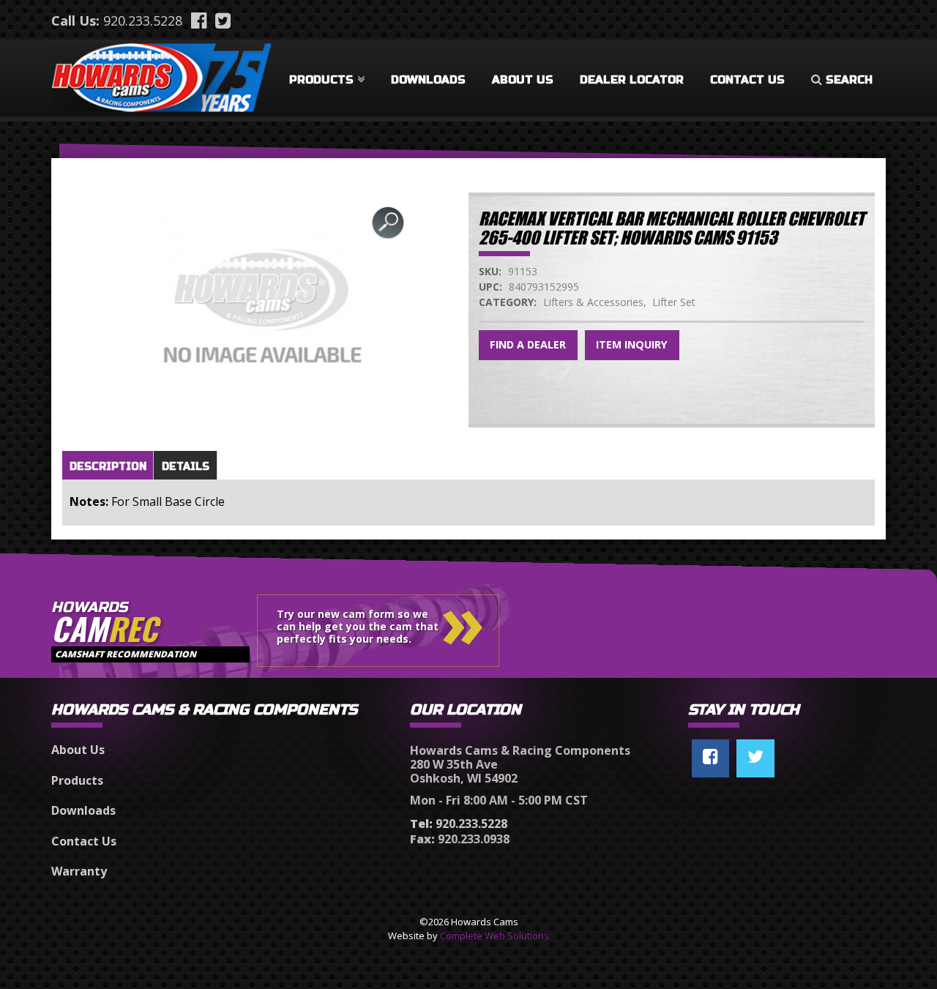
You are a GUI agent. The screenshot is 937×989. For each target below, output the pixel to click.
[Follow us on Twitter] (755, 758)
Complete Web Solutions (494, 935)
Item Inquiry (632, 344)
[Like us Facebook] (710, 758)
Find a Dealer (528, 344)
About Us (522, 79)
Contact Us (747, 79)
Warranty (79, 871)
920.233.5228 (142, 20)
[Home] (161, 75)
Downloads (428, 79)
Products (321, 79)
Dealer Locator (632, 79)
